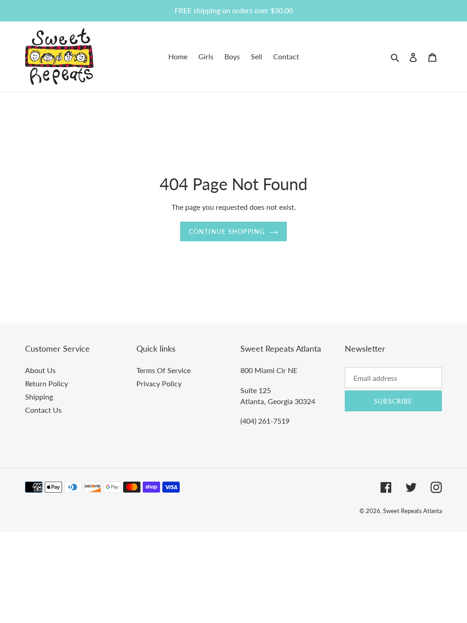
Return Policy (46, 383)
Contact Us (43, 409)
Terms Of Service (163, 370)
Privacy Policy (159, 383)
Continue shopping (227, 231)
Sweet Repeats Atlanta (412, 510)
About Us (40, 370)
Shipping (39, 396)
